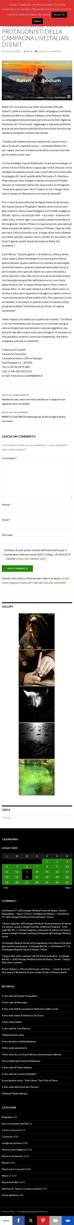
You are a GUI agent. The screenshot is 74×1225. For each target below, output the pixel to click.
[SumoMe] (68, 1220)
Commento (9, 458)
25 (6, 882)
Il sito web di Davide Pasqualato (19, 995)
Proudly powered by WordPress (33, 1211)
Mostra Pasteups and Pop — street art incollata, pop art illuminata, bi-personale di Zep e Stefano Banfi (36, 970)
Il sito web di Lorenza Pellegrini (19, 1073)
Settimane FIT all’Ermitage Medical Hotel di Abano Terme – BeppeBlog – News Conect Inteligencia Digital (35, 912)
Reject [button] (37, 21)
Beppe (29, 51)
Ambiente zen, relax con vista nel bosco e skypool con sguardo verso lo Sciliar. (33, 399)
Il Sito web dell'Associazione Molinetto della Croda (30, 1008)
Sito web (7, 535)
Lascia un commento (50, 51)
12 (16, 871)
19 (16, 877)
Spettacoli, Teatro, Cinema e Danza (21, 1188)
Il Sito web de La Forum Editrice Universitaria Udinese (31, 1054)
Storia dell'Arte (10, 1195)
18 (6, 877)
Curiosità (7, 1136)
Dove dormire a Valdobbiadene (19, 1041)
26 (16, 882)
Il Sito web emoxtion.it (14, 1047)
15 (47, 871)
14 (37, 871)
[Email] (55, 1220)
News (5, 1175)
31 (67, 882)
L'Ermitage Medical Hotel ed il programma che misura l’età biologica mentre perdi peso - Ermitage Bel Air (37, 944)
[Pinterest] (43, 1220)
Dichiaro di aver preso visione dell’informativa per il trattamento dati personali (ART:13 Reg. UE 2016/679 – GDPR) (37, 554)
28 (37, 882)
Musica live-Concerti (13, 1169)
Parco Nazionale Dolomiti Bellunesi (21, 1060)
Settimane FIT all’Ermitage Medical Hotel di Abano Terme (35, 915)
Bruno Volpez (9, 968)
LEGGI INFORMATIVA (30, 558)
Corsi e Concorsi (11, 1130)
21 (37, 877)
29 (47, 882)
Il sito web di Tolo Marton (16, 1028)
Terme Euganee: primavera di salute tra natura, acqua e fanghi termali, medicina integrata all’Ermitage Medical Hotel (36, 933)
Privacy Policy (8, 1211)
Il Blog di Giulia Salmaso (15, 1093)
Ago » (68, 887)
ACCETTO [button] (59, 14)
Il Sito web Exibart (12, 1021)
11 (6, 871)
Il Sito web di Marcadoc (15, 1002)
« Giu (5, 887)
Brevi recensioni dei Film (15, 1123)
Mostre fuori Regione (14, 1149)
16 (57, 871)
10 (67, 866)
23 (57, 877)
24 (67, 877)
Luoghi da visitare (11, 1143)
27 (27, 882)
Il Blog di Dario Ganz (13, 1034)
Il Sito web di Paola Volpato (17, 1067)
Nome (6, 504)
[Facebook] (18, 1220)
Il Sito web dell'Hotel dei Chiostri (20, 1086)
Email (6, 519)
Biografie (7, 1117)
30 (57, 882)
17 (67, 871)
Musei (5, 1162)
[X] (31, 1220)
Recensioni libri (10, 1182)
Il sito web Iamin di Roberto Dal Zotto (23, 1015)
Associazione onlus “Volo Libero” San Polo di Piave (29, 1080)
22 (47, 877)
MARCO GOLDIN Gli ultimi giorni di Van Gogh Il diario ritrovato (34, 417)
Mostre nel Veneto (12, 1156)
